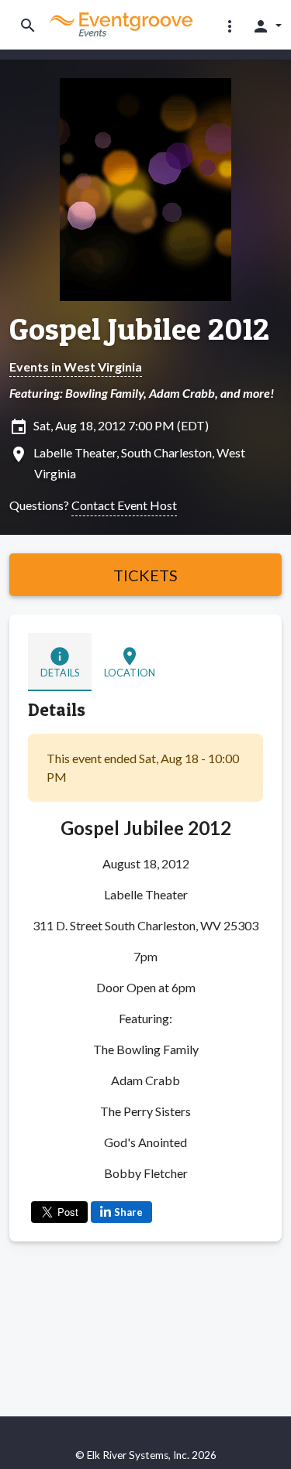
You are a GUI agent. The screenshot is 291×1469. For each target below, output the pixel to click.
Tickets (145, 575)
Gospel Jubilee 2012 (139, 328)
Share (128, 1212)
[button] (229, 25)
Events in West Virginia (75, 366)
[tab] (60, 662)
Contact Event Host (124, 505)
